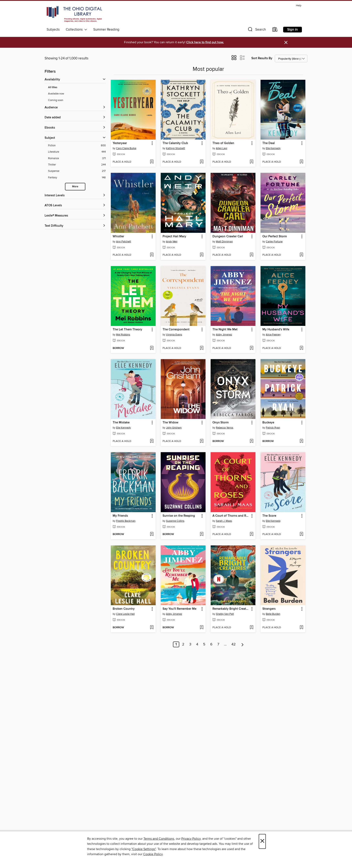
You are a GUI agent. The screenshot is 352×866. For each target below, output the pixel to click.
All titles (52, 87)
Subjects (53, 29)
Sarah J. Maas (224, 521)
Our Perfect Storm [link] (274, 236)
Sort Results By (261, 58)
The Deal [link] (268, 143)
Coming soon (55, 100)
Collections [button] (75, 29)
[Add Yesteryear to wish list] (151, 162)
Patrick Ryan (273, 427)
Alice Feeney (273, 334)
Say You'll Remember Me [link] (179, 609)
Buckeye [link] (268, 422)
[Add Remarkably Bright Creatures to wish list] (251, 627)
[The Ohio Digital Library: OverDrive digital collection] (74, 14)
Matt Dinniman (224, 241)
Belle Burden (273, 614)
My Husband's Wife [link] (275, 329)
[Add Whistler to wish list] (151, 255)
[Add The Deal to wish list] (301, 162)
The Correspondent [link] (176, 329)
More (75, 186)
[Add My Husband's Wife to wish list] (301, 348)
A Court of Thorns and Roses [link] (231, 516)
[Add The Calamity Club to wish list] (201, 162)
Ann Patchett (123, 241)
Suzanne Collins (175, 521)
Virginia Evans (174, 334)
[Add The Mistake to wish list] (151, 441)
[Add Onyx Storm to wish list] (251, 441)
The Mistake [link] (121, 422)
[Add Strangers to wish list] (301, 627)
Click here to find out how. (205, 42)
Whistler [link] (118, 236)
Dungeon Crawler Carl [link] (227, 236)
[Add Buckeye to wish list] (301, 441)
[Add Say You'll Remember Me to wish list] (201, 627)
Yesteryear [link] (120, 143)
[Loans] (275, 30)
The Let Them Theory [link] (127, 329)
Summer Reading (106, 29)
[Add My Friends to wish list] (151, 534)
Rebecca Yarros (224, 427)
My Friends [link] (120, 516)
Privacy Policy (191, 839)
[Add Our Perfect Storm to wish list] (301, 255)
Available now (56, 93)
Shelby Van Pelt (225, 614)
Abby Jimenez (224, 334)
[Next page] (242, 644)
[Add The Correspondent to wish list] (201, 348)
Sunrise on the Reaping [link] (179, 516)
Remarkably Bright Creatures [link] (231, 609)
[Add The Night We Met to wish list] (251, 348)
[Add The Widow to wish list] (201, 441)
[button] (256, 30)
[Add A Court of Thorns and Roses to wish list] (251, 534)
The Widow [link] (170, 422)
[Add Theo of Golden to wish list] (251, 162)
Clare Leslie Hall (125, 614)
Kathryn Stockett (175, 148)
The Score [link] (269, 516)
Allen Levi (221, 148)
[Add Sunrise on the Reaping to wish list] (201, 534)
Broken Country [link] (124, 609)
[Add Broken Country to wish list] (151, 627)
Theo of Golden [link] (223, 143)
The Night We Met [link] (225, 329)
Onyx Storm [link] (220, 422)
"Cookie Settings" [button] (143, 849)
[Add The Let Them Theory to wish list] (151, 348)
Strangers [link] (269, 609)
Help (298, 5)
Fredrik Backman (125, 521)
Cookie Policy (153, 854)
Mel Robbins (123, 334)
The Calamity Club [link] (175, 143)
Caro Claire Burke (126, 148)
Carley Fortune (274, 241)
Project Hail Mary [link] (174, 236)
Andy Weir (171, 241)
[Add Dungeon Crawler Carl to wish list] (251, 255)
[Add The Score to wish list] (301, 534)
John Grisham (174, 427)
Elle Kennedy (273, 148)
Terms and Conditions (158, 839)
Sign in (292, 29)
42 (233, 644)
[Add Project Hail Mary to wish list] (201, 255)
